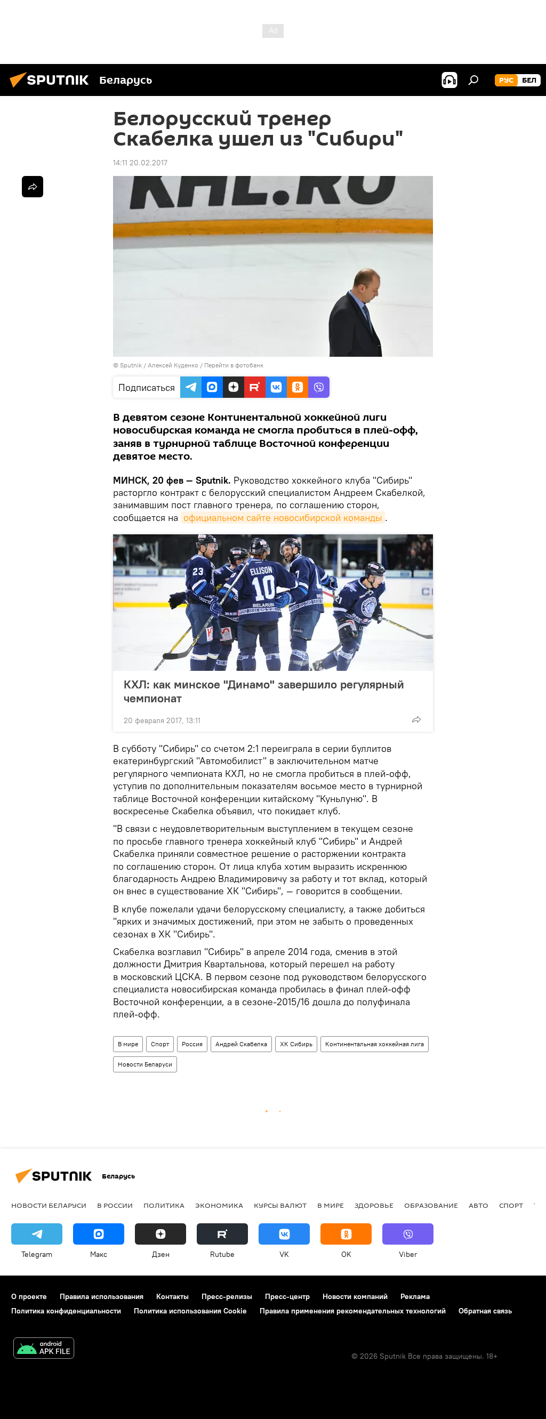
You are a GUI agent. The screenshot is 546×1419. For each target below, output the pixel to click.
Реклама (415, 1296)
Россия (192, 1044)
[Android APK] (43, 1349)
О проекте (29, 1296)
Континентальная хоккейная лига (374, 1044)
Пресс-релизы (227, 1296)
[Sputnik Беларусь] (52, 89)
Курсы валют (280, 1205)
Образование (431, 1205)
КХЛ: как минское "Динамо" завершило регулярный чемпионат (264, 691)
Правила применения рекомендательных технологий (353, 1311)
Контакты (172, 1296)
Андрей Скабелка (241, 1044)
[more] (416, 719)
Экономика (219, 1205)
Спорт (160, 1044)
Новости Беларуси (145, 1064)
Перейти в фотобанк (233, 365)
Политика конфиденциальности (66, 1311)
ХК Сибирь (296, 1044)
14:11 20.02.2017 (140, 162)
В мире (128, 1044)
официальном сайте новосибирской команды (282, 517)
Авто (478, 1205)
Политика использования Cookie (190, 1311)
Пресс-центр (287, 1296)
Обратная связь (485, 1311)
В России (115, 1205)
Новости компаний (355, 1296)
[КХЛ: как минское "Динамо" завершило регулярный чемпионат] (273, 602)
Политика (163, 1205)
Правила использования (101, 1296)
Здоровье (374, 1205)
